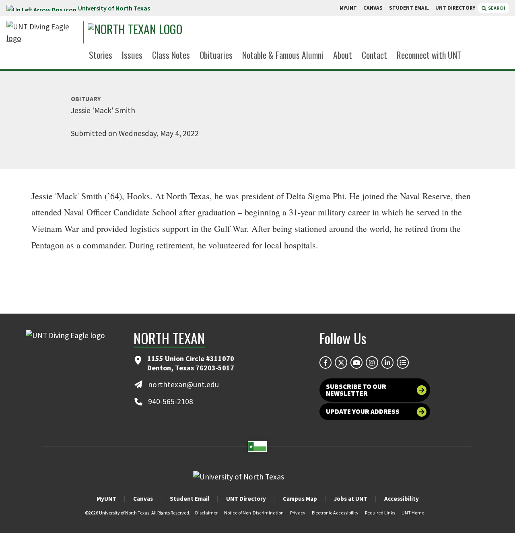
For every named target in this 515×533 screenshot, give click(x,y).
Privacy (297, 513)
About (342, 54)
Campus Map (300, 498)
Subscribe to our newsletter (356, 390)
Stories (100, 54)
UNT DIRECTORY (455, 7)
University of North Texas (114, 8)
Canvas (143, 498)
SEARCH (496, 8)
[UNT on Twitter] (341, 362)
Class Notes (171, 54)
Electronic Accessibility (335, 513)
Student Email (189, 498)
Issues (132, 54)
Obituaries (216, 54)
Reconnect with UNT (429, 54)
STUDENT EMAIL (409, 7)
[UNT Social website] (403, 362)
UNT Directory (246, 498)
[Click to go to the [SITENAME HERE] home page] (42, 32)
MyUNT (106, 498)
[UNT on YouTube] (356, 362)
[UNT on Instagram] (372, 362)
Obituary (86, 99)
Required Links (380, 513)
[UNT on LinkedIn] (387, 362)
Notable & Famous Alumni (282, 54)
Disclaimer (206, 513)
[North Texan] (161, 32)
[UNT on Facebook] (325, 362)
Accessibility (401, 498)
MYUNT (348, 7)
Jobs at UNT (350, 498)
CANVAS (373, 7)
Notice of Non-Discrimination (254, 513)
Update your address (363, 411)
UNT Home (413, 513)
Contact (374, 54)
